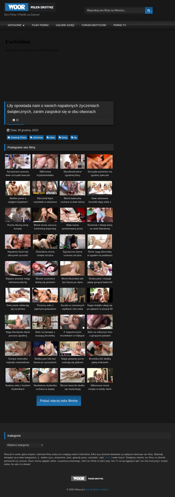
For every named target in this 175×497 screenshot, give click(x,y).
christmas (38, 137)
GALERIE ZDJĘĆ (65, 25)
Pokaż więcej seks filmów (59, 400)
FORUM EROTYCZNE (94, 25)
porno (108, 457)
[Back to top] (164, 486)
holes (52, 137)
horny (64, 137)
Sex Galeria (102, 489)
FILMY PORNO (40, 25)
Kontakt (89, 489)
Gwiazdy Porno (18, 137)
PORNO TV (119, 25)
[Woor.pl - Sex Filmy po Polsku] (39, 8)
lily (75, 137)
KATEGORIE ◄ (16, 25)
